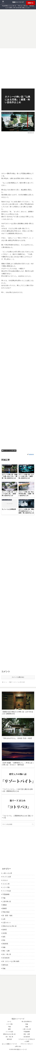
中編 (9, 1026)
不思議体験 (27, 1031)
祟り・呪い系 (9, 1036)
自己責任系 (27, 1036)
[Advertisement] (18, 28)
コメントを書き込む (18, 677)
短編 (26, 1024)
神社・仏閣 (27, 1034)
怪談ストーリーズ (18, 2)
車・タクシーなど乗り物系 (9, 450)
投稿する (30, 3)
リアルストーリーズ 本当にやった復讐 (27, 1040)
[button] (32, 824)
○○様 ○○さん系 (27, 1029)
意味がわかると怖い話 (9, 1034)
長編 (26, 1026)
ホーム (9, 1021)
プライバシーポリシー (27, 1044)
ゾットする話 (9, 1031)
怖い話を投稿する (27, 1021)
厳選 (9, 1029)
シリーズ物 (9, 1024)
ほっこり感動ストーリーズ (9, 1044)
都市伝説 (9, 1039)
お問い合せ (18, 1046)
